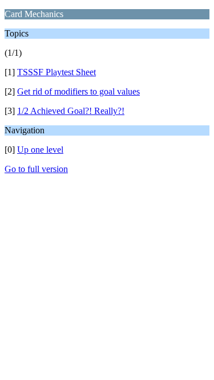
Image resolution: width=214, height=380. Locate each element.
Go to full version (36, 169)
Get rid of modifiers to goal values (78, 91)
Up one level (40, 149)
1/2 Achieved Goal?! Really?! (70, 111)
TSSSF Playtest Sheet (56, 72)
